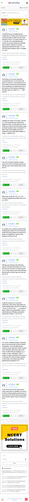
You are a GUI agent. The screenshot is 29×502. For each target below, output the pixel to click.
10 (9, 421)
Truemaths (14, 500)
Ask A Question (24, 7)
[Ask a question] (26, 499)
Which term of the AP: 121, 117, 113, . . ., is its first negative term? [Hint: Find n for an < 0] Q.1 (14, 198)
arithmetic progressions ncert (8, 61)
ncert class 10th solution (14, 63)
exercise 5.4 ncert (5, 63)
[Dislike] (6, 32)
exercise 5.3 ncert (5, 249)
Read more (4, 59)
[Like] (6, 28)
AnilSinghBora (11, 28)
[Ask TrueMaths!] (14, 3)
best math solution (17, 61)
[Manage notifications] (2, 500)
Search (3, 7)
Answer (21, 67)
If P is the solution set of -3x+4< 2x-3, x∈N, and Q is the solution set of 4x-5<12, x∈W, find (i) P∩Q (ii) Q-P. (14, 472)
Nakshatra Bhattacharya (6, 470)
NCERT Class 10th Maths (14, 31)
